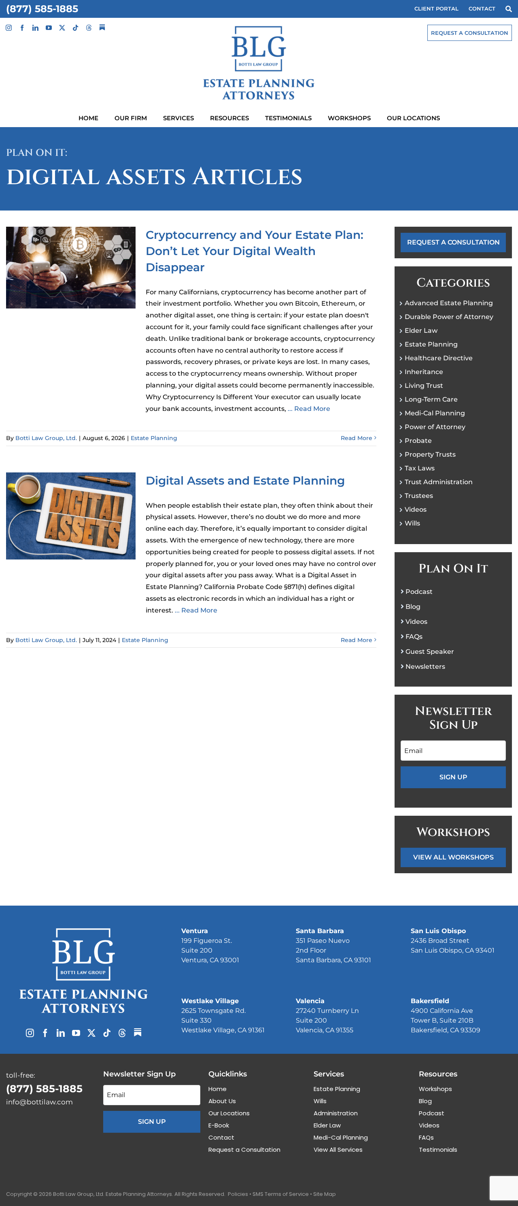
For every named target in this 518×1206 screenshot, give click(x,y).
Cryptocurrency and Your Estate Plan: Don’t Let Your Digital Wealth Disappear (254, 251)
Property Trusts (430, 454)
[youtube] (49, 28)
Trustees (419, 496)
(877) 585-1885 (42, 9)
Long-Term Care (431, 399)
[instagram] (9, 28)
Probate (418, 441)
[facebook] (22, 28)
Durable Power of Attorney (449, 317)
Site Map (324, 1194)
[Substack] (102, 27)
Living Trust (424, 385)
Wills (412, 523)
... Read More (308, 409)
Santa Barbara (320, 931)
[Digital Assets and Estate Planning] (71, 515)
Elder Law (421, 330)
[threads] (89, 28)
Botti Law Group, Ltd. (46, 438)
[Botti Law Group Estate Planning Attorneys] (83, 930)
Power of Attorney (435, 427)
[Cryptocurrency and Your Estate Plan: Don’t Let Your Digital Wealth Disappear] (71, 267)
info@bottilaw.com (39, 1102)
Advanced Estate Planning (449, 303)
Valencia (310, 1001)
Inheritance (424, 372)
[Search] (508, 9)
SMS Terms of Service (281, 1194)
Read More (356, 438)
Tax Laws (420, 468)
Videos (416, 509)
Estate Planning (154, 438)
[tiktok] (75, 28)
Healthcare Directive (439, 358)
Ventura (194, 931)
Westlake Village (210, 1001)
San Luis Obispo (438, 931)
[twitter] (62, 28)
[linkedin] (35, 28)
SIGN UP (453, 777)
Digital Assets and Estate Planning (245, 480)
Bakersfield (430, 1001)
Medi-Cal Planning (435, 413)
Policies (238, 1194)
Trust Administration (439, 482)
